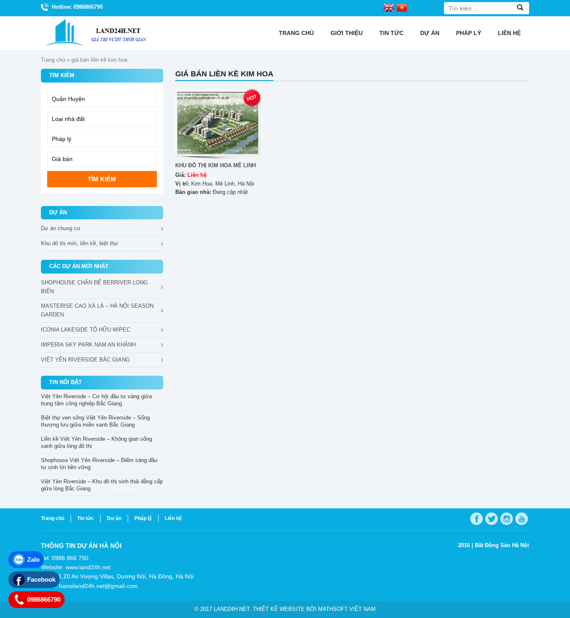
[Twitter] (491, 518)
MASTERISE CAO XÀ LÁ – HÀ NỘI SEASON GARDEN (97, 310)
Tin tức (391, 33)
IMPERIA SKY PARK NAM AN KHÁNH (88, 345)
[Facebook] (476, 518)
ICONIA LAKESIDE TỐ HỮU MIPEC (85, 330)
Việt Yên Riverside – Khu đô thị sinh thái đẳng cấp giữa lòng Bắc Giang (102, 485)
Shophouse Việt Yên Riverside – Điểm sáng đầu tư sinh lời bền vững (99, 463)
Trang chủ (296, 33)
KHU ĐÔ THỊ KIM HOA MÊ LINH (215, 165)
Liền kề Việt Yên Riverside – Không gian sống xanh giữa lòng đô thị (96, 442)
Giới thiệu (346, 33)
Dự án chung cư (61, 228)
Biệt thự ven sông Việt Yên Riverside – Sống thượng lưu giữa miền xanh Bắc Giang (95, 421)
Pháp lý (468, 33)
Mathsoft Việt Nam (347, 609)
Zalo (33, 559)
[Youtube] (521, 518)
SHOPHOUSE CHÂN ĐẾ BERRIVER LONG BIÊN (94, 286)
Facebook (41, 579)
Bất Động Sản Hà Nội (502, 545)
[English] (388, 7)
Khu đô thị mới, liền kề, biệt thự (79, 243)
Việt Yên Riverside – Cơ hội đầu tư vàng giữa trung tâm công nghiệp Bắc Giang (96, 400)
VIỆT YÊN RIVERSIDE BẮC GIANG (85, 360)
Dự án (429, 33)
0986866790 (44, 599)
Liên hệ (509, 33)
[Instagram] (506, 518)
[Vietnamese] (401, 7)
